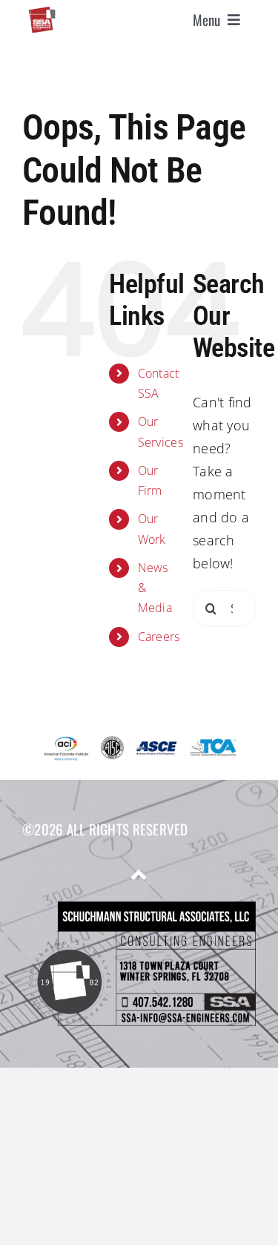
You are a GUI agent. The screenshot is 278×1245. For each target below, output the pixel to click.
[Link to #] (138, 875)
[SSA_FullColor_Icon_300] (42, 13)
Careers (159, 636)
